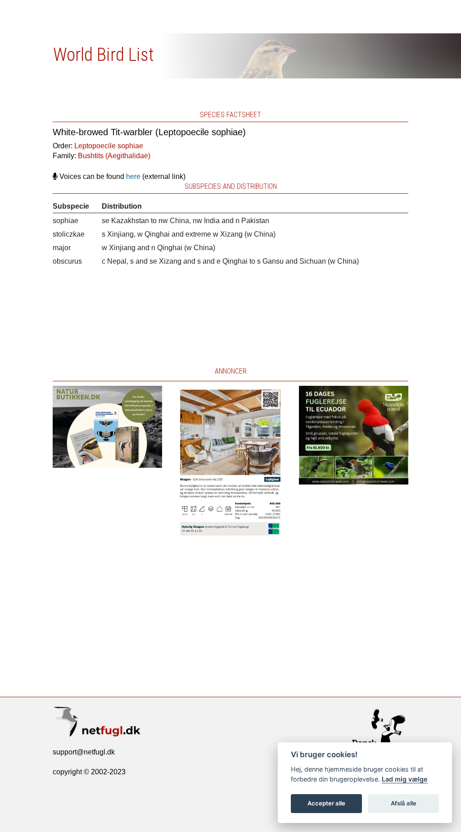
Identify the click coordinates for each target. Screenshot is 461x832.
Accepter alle (326, 803)
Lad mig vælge (405, 779)
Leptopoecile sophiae (108, 146)
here (133, 176)
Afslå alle (403, 803)
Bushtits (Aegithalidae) (114, 156)
